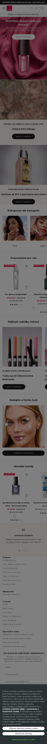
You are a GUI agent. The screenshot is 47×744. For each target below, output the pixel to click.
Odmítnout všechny (23, 734)
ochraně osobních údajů (13, 709)
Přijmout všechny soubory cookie (23, 728)
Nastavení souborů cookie (23, 740)
